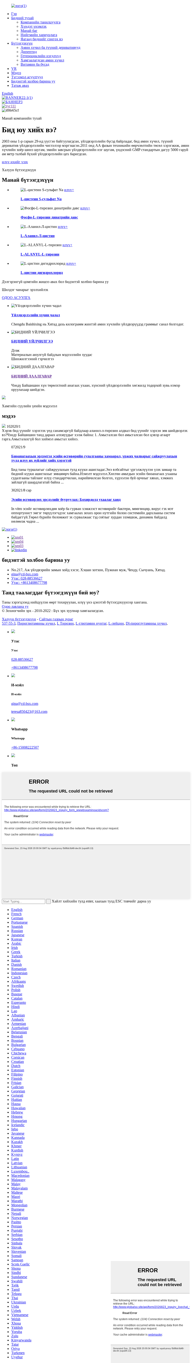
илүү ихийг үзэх (15, 162)
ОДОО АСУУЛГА (16, 298)
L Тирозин (65, 623)
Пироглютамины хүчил (36, 623)
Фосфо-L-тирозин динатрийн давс (49, 217)
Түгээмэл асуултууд (27, 77)
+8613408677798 (24, 667)
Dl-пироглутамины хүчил (146, 623)
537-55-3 (8, 623)
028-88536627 (22, 659)
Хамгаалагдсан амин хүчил (42, 60)
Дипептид (29, 52)
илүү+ (69, 190)
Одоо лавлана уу (15, 606)
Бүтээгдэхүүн (22, 43)
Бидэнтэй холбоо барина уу (33, 81)
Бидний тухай (22, 18)
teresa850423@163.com (29, 712)
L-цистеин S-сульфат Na (41, 199)
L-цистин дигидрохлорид (42, 273)
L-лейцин (116, 623)
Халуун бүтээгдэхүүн (19, 619)
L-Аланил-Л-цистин (38, 236)
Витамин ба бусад (35, 64)
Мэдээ (16, 73)
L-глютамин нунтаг (91, 623)
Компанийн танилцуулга (40, 22)
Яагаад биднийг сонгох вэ (42, 39)
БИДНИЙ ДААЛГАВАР (31, 376)
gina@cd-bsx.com (24, 574)
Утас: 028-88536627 (26, 578)
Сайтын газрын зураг (56, 619)
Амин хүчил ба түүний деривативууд (50, 47)
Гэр (14, 14)
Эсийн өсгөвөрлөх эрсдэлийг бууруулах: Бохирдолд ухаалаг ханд (66, 500)
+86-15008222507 (25, 747)
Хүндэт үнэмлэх (34, 26)
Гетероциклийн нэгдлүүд (41, 56)
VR (14, 69)
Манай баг (29, 31)
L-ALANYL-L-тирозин (40, 254)
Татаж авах (20, 85)
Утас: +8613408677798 (29, 583)
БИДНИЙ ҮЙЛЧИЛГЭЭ (32, 341)
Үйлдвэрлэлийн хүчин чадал (35, 315)
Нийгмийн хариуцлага (39, 35)
